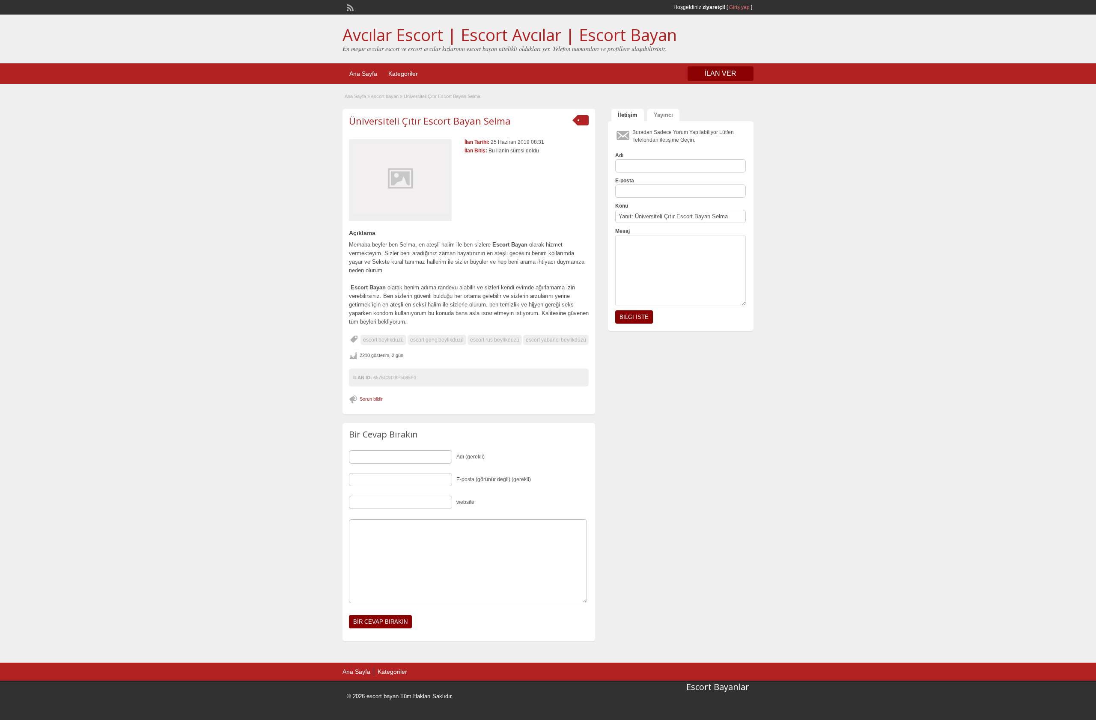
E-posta (624, 181)
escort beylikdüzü (383, 340)
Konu (621, 206)
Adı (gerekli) (470, 457)
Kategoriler (403, 73)
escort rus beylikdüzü (494, 340)
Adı (619, 155)
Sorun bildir (371, 399)
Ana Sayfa (363, 73)
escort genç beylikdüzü (437, 340)
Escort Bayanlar (717, 687)
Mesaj (622, 231)
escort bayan (385, 96)
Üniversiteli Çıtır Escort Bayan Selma (430, 120)
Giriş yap (739, 7)
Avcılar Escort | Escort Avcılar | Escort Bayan (509, 35)
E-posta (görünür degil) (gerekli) (493, 479)
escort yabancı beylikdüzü (556, 340)
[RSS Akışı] (349, 6)
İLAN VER (720, 73)
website (465, 502)
